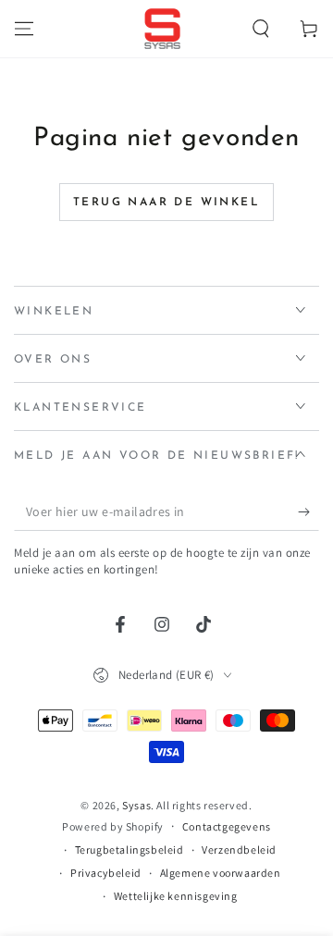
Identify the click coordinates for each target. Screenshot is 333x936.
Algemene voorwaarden (220, 873)
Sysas (136, 805)
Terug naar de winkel (166, 202)
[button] (261, 28)
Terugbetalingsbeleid (129, 849)
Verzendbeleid (239, 849)
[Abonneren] (308, 512)
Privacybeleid (106, 873)
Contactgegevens (226, 826)
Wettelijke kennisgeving (176, 896)
